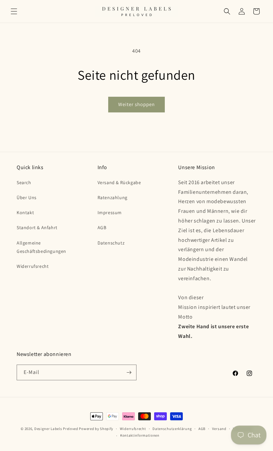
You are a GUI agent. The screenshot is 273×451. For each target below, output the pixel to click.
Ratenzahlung (113, 197)
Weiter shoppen (136, 104)
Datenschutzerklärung (172, 428)
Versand (219, 428)
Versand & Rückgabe (119, 182)
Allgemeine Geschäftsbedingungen (41, 247)
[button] (14, 11)
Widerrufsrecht (33, 266)
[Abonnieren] (129, 372)
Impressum (110, 212)
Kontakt (25, 212)
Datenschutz (111, 243)
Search (24, 182)
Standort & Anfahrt (37, 227)
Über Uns (27, 197)
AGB (102, 227)
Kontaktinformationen (139, 435)
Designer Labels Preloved (56, 428)
